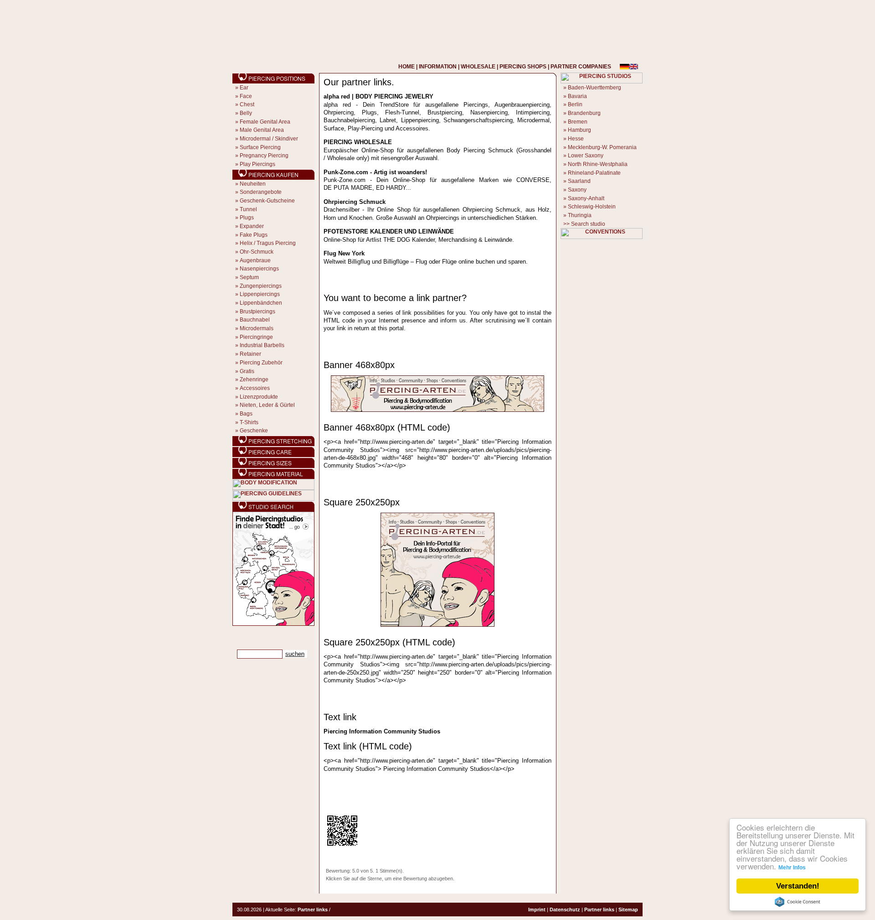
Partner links (313, 909)
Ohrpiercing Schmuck (355, 201)
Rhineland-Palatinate (594, 173)
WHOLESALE (478, 66)
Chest (247, 104)
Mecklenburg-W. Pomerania (602, 147)
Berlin (575, 104)
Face (246, 96)
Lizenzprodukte (259, 397)
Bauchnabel (255, 320)
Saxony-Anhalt (586, 198)
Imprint (537, 909)
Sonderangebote (261, 192)
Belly (246, 113)
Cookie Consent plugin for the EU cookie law (797, 902)
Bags (246, 414)
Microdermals (256, 328)
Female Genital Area (265, 122)
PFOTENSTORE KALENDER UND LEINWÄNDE (389, 231)
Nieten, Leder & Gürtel (267, 405)
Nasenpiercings (259, 268)
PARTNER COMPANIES (581, 66)
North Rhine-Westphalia (598, 164)
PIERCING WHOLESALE (358, 142)
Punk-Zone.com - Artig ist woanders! (375, 172)
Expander (252, 226)
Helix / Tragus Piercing (268, 243)
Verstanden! (797, 886)
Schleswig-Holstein (592, 206)
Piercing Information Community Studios (382, 731)
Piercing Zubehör (261, 362)
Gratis (247, 371)
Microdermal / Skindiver (269, 138)
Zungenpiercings (261, 286)
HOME (406, 66)
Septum (249, 277)
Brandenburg (584, 113)
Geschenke (254, 430)
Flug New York (344, 253)
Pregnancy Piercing (264, 155)
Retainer (250, 354)
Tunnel (248, 209)
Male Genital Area (262, 130)
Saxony (577, 190)
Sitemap (628, 909)
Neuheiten (253, 184)
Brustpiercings (257, 311)
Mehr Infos (792, 867)
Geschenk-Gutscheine (267, 201)
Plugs (247, 217)
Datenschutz (565, 909)
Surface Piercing (260, 147)
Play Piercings (257, 164)
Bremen (577, 122)
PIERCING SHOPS (522, 66)
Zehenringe (254, 379)
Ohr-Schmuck (256, 252)
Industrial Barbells (262, 345)
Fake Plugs (254, 235)
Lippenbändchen (261, 303)
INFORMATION (438, 66)
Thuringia (580, 215)
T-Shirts (249, 422)
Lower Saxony (585, 155)
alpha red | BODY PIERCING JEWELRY (378, 96)
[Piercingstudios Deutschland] (273, 624)
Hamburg (579, 130)
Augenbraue (255, 260)
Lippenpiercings (260, 294)
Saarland (579, 181)
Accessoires (255, 388)
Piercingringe (256, 337)
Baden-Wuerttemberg (594, 87)
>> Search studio (584, 224)
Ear (244, 87)
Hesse (576, 138)
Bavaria (577, 96)
